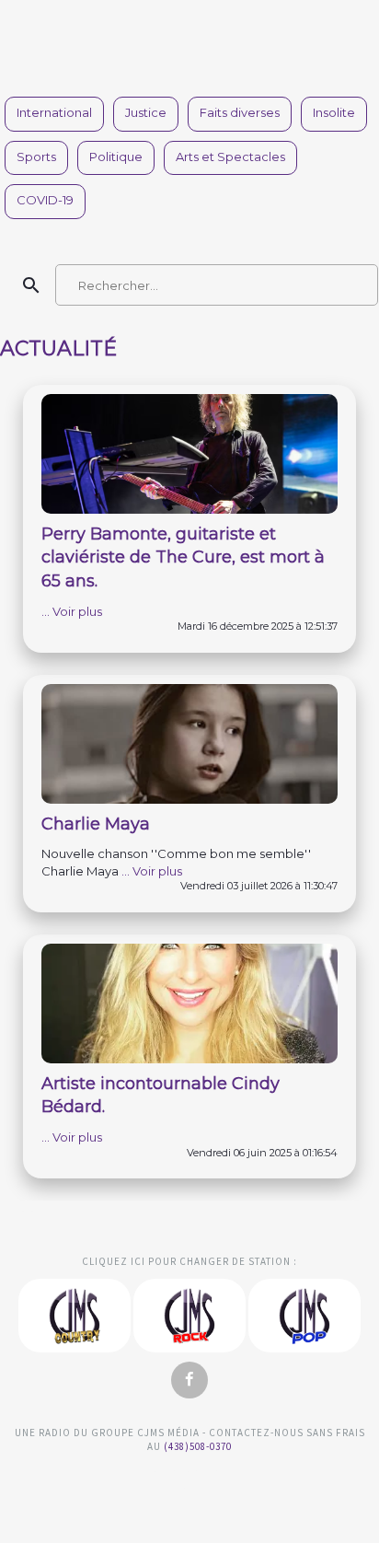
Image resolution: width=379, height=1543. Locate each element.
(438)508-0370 (198, 1446)
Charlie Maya (95, 824)
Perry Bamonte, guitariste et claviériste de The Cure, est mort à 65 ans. (183, 557)
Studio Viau (189, 1487)
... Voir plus (71, 611)
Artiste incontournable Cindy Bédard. (160, 1095)
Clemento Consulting (26, 1211)
